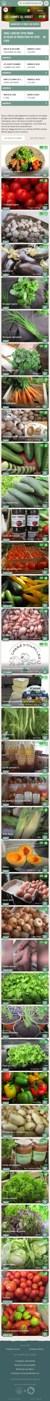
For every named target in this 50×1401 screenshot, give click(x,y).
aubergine (7, 270)
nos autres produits (37, 138)
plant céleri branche (12, 999)
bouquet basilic (10, 303)
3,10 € (5, 1004)
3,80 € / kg (7, 606)
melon (5, 866)
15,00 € (6, 176)
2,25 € (5, 1037)
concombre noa (10, 502)
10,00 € (7, 672)
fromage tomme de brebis (15, 668)
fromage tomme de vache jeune (18, 701)
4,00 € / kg (7, 1136)
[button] (9, 3)
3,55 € (5, 407)
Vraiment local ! (13, 1349)
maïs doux (7, 833)
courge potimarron (12, 569)
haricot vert (8, 734)
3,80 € (5, 871)
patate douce (8, 966)
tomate (6, 1297)
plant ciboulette (10, 1032)
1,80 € (5, 308)
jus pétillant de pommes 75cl (16, 800)
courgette (7, 602)
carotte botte (9, 403)
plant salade (8, 1065)
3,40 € (5, 242)
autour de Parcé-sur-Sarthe (25, 1379)
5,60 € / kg (7, 1335)
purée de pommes (11, 1165)
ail (3, 237)
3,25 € (5, 772)
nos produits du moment (13, 138)
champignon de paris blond (16, 436)
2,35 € (5, 474)
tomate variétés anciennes (15, 1330)
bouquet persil (9, 370)
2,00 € (5, 838)
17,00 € (6, 209)
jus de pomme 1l (10, 767)
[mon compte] (46, 3)
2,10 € (5, 937)
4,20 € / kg (7, 1302)
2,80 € (5, 275)
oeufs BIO (7, 900)
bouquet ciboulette (12, 337)
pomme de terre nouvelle (15, 1132)
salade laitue (8, 1264)
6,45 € (5, 739)
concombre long (10, 469)
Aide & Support (36, 1399)
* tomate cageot (10, 204)
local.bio (25, 1345)
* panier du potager (12, 171)
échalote (6, 635)
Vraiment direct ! (36, 1349)
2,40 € (5, 639)
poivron (6, 1098)
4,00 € (5, 441)
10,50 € (6, 540)
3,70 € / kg (7, 573)
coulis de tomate (10, 535)
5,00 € (6, 705)
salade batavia (9, 1198)
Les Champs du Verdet (25, 1354)
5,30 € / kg (7, 971)
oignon (6, 933)
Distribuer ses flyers (25, 1369)
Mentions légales (15, 1399)
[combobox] (32, 539)
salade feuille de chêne (13, 1231)
